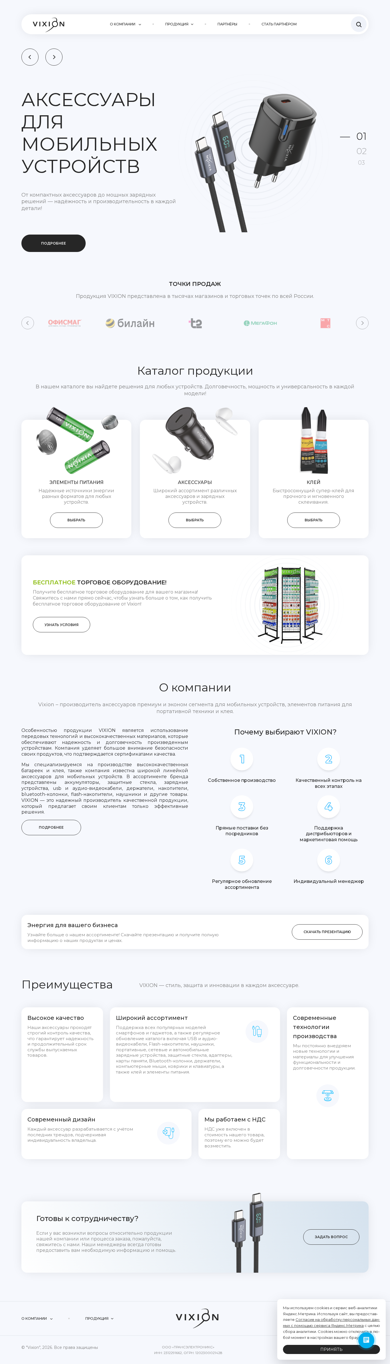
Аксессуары (195, 462)
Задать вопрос (331, 1217)
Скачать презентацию (327, 912)
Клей (313, 462)
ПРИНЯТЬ (331, 1349)
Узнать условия (62, 605)
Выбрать (76, 500)
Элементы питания (76, 462)
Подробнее (53, 192)
